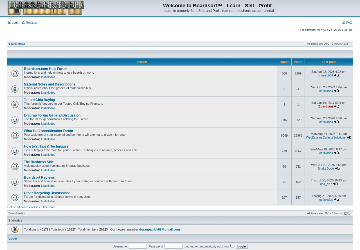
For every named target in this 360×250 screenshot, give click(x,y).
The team (48, 207)
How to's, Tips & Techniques (46, 146)
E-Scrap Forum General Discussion (52, 115)
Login (15, 22)
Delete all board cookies (23, 207)
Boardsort (325, 106)
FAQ (348, 22)
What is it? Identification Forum (48, 131)
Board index (16, 43)
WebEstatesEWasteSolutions (326, 137)
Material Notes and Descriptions (49, 84)
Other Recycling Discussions (47, 193)
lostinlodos (48, 77)
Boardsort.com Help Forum (46, 69)
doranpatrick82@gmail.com (159, 229)
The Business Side (39, 162)
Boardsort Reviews (39, 177)
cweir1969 (326, 75)
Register (31, 22)
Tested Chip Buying (39, 100)
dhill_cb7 (326, 184)
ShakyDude (326, 168)
